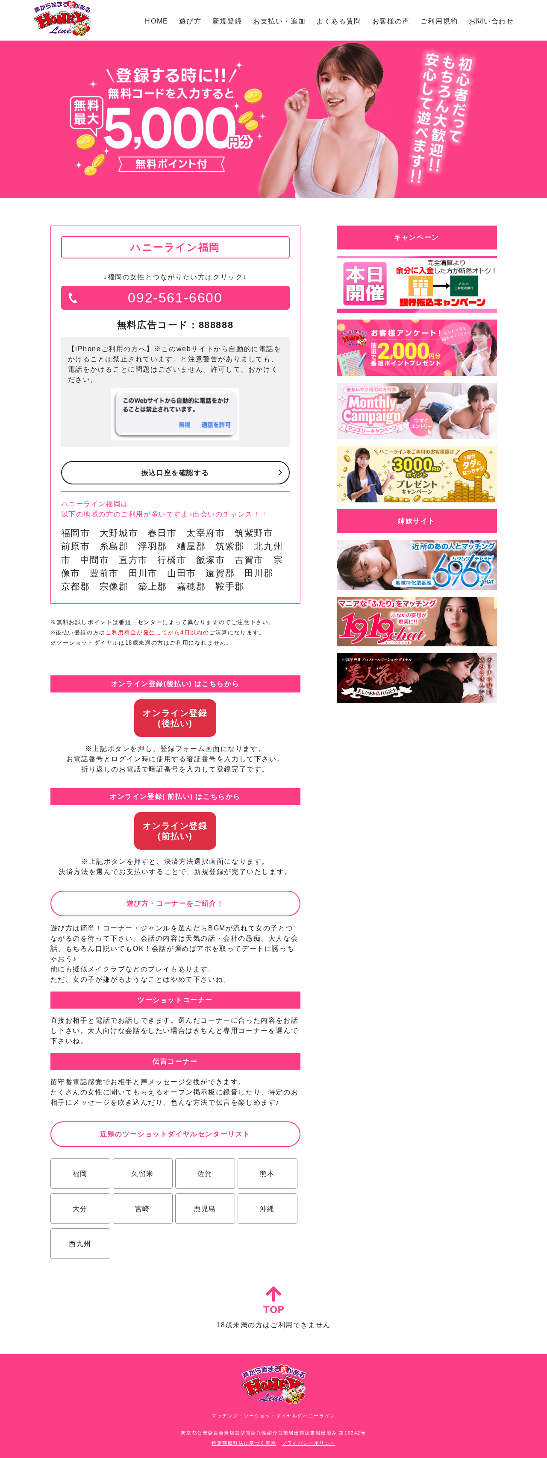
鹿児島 (205, 1208)
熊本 (267, 1173)
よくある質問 (339, 21)
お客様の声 (391, 21)
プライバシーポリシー (308, 1443)
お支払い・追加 (279, 21)
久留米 (142, 1173)
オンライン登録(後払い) (175, 718)
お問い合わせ (491, 21)
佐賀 (204, 1173)
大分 (80, 1208)
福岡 (80, 1173)
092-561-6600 (175, 297)
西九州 (80, 1243)
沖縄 (267, 1208)
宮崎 (142, 1208)
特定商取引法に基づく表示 (244, 1443)
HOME (156, 21)
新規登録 (227, 21)
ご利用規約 (439, 21)
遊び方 (190, 21)
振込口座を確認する (175, 472)
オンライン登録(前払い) (175, 831)
